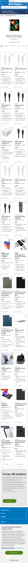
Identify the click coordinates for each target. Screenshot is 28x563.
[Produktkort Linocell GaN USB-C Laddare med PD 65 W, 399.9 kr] (7, 132)
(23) (23, 332)
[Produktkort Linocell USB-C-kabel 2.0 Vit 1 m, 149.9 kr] (20, 59)
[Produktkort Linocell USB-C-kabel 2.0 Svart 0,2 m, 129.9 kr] (20, 132)
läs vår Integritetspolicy (19, 548)
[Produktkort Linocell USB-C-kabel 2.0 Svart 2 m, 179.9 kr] (7, 95)
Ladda (18, 45)
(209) (10, 145)
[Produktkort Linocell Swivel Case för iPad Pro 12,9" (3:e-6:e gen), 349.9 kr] (20, 282)
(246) (10, 371)
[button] (17, 39)
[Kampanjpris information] (8, 410)
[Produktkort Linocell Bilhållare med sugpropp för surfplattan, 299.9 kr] (7, 244)
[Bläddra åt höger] (26, 48)
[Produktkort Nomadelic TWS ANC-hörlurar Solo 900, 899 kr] (20, 358)
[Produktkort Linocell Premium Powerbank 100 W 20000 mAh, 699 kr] (20, 207)
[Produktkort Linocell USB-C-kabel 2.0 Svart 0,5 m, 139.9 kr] (7, 207)
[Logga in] (22, 4)
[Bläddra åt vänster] (1, 48)
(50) (9, 297)
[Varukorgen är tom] (26, 4)
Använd (6, 45)
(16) (9, 447)
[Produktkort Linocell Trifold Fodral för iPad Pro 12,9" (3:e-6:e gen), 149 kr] (20, 394)
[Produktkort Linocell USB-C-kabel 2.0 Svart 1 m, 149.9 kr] (20, 95)
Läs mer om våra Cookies (7, 548)
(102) (23, 297)
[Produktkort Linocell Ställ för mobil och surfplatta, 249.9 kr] (7, 358)
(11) (23, 371)
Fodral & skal (12, 45)
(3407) (10, 72)
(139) (10, 407)
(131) (10, 258)
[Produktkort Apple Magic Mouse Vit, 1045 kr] (20, 320)
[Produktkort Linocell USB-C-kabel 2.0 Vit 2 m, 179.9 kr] (7, 59)
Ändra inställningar (14, 560)
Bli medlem (9, 501)
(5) (22, 260)
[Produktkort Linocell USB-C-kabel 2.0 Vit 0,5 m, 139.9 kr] (7, 170)
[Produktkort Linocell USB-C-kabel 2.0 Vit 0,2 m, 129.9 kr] (20, 170)
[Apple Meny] (4, 15)
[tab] (4, 1)
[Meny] (2, 4)
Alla (1, 45)
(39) (23, 220)
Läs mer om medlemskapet (9, 491)
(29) (23, 409)
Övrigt (23, 45)
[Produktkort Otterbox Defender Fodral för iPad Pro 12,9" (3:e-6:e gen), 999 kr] (20, 431)
